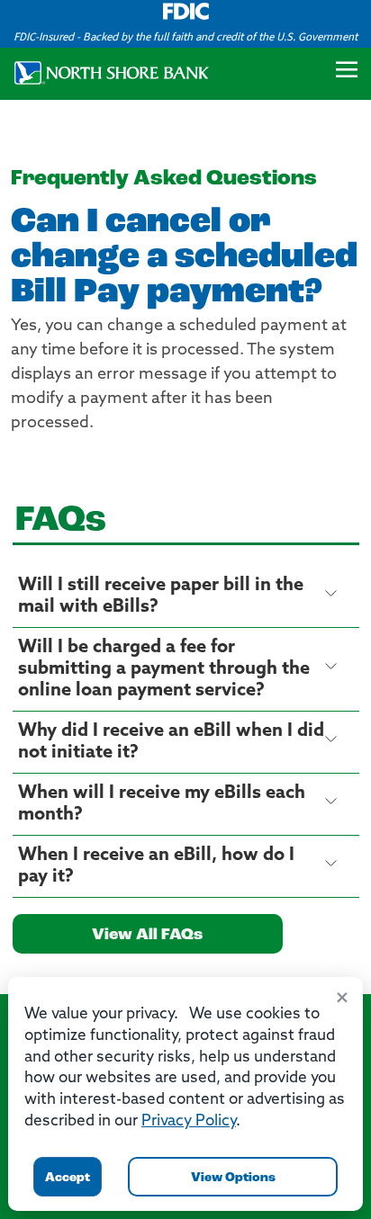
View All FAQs (147, 936)
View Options (233, 1178)
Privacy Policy (188, 1121)
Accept (67, 1178)
